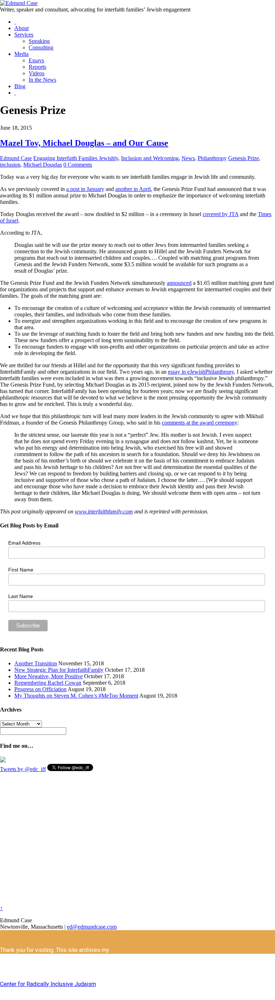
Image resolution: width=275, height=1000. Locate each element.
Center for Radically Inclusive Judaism (48, 984)
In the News (42, 80)
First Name (20, 570)
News (188, 158)
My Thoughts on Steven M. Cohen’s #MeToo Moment (76, 696)
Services (23, 35)
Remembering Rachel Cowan (47, 683)
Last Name (20, 596)
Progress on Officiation (40, 689)
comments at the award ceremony (199, 423)
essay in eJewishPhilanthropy (201, 372)
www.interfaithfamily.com (104, 511)
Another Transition (35, 663)
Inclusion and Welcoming (150, 158)
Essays (36, 60)
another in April (133, 189)
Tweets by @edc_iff (23, 769)
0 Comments (77, 165)
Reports (37, 67)
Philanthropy (212, 158)
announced (179, 283)
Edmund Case (16, 158)
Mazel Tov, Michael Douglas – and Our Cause (84, 143)
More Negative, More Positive (48, 676)
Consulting (41, 47)
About (21, 28)
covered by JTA (220, 214)
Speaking (39, 41)
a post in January (85, 189)
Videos (36, 73)
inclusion (10, 165)
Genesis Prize (243, 158)
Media (21, 54)
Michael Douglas (42, 165)
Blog (19, 86)
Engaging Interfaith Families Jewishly (75, 158)
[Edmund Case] (19, 3)
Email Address (24, 543)
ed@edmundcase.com (92, 927)
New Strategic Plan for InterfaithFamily (58, 670)
